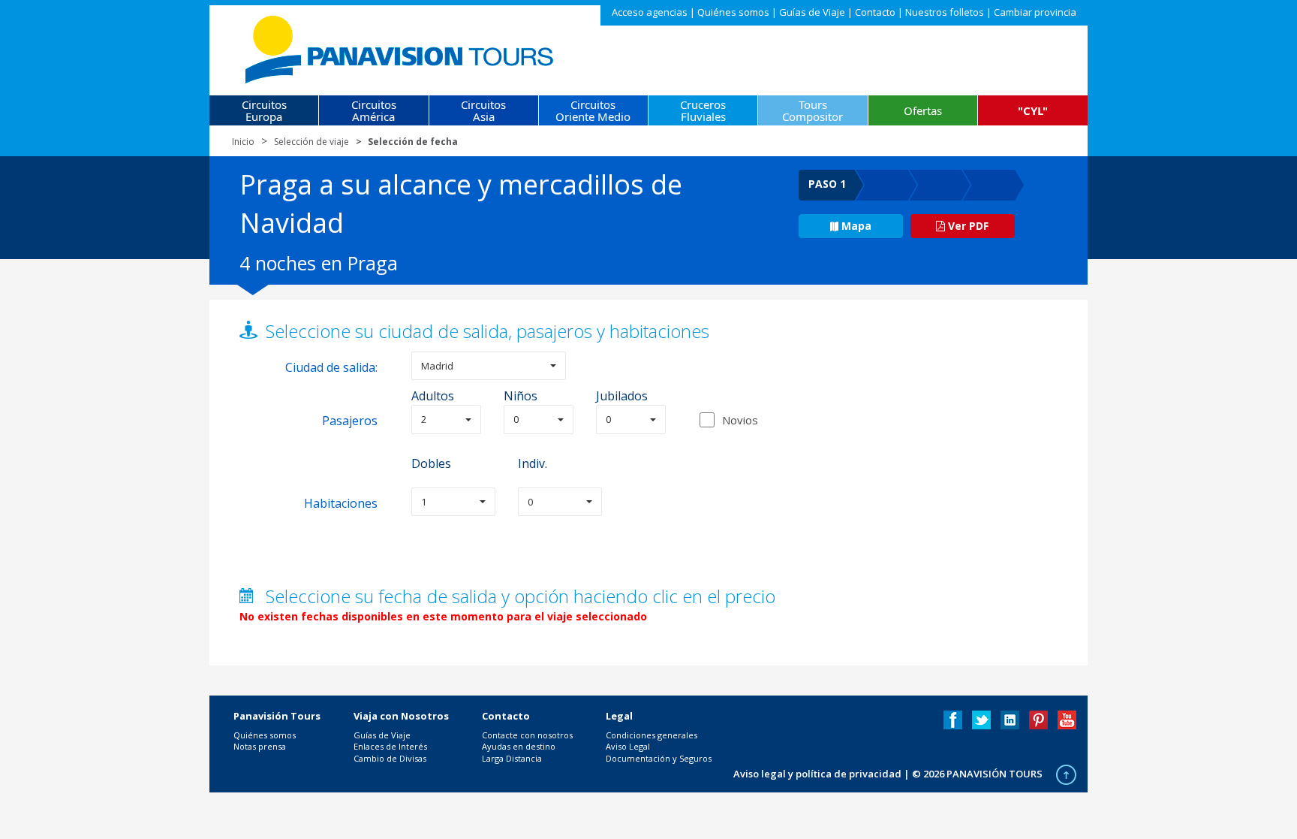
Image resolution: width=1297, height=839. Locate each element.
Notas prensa (259, 746)
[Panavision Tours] (400, 46)
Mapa (856, 226)
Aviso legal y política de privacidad (817, 773)
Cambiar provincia (1035, 12)
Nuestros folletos (944, 12)
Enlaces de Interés (390, 746)
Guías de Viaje (812, 12)
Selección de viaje (311, 141)
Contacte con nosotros (527, 735)
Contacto (875, 12)
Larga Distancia (512, 758)
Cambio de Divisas (390, 758)
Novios (740, 419)
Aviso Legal (628, 746)
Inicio (243, 141)
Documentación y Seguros (659, 758)
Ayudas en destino (518, 746)
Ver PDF (967, 226)
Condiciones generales (651, 735)
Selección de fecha (413, 141)
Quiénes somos (733, 12)
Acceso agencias (650, 12)
